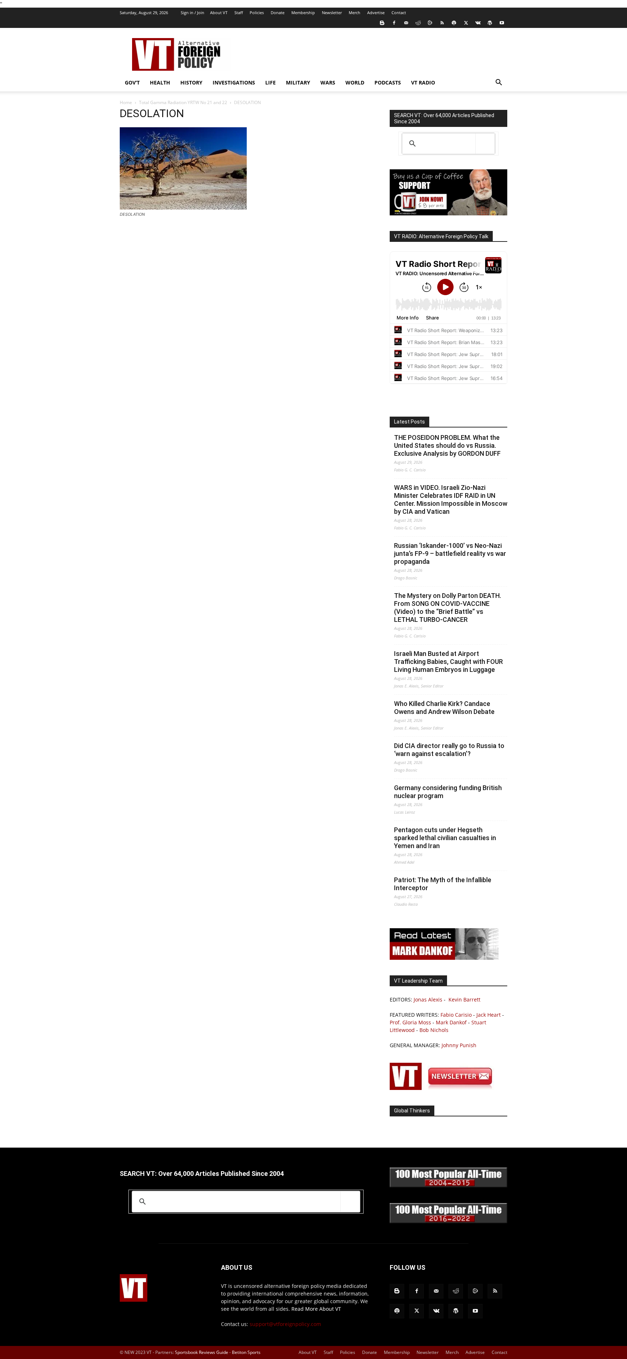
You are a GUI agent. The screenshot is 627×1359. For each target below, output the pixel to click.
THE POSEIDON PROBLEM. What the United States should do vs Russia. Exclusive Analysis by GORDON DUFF (447, 445)
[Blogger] (382, 23)
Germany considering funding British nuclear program (448, 792)
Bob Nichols (433, 1030)
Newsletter (332, 12)
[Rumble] (430, 23)
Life (270, 82)
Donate (277, 12)
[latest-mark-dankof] (444, 957)
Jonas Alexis (428, 999)
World (354, 82)
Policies (257, 12)
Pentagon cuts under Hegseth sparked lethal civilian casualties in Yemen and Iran (445, 838)
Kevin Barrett (464, 999)
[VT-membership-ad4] (448, 213)
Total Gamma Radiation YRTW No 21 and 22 (183, 102)
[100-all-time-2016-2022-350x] (448, 1221)
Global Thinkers (412, 1111)
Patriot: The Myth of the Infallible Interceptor (442, 884)
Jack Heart (488, 1014)
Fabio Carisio (456, 1014)
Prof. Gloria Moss (410, 1022)
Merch (354, 12)
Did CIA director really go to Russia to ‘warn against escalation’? (449, 749)
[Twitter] (465, 23)
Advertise (376, 12)
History (191, 82)
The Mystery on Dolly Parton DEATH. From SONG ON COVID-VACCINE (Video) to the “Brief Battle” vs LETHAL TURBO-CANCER (447, 607)
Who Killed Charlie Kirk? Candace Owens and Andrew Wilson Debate (444, 707)
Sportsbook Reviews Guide (201, 1352)
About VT (219, 12)
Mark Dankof (451, 1022)
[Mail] (406, 23)
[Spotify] (453, 23)
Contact (399, 12)
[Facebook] (394, 23)
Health (160, 82)
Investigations (234, 82)
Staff (238, 12)
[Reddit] (418, 23)
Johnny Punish (459, 1045)
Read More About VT (316, 1308)
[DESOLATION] (183, 208)
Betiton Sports (246, 1352)
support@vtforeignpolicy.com (285, 1324)
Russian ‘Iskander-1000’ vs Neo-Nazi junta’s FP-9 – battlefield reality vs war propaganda (450, 553)
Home (126, 102)
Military (298, 82)
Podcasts (387, 82)
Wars (327, 82)
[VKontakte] (477, 23)
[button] (498, 83)
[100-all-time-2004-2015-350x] (448, 1185)
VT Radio (423, 82)
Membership (303, 12)
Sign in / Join (192, 12)
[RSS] (442, 23)
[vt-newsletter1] (444, 1088)
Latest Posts (409, 422)
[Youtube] (501, 23)
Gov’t (132, 82)
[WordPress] (489, 23)
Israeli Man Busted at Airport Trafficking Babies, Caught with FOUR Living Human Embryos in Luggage (448, 661)
